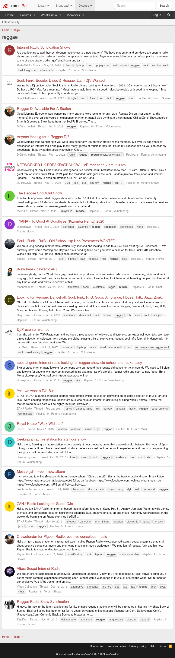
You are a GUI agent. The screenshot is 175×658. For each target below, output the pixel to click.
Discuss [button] (84, 5)
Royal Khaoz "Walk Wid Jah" (40, 423)
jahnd (20, 429)
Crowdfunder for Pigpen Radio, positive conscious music (62, 536)
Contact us (96, 646)
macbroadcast (25, 287)
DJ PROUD (24, 183)
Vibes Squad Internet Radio (38, 568)
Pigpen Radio (25, 554)
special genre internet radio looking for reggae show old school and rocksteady (79, 362)
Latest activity (11, 22)
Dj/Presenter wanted (33, 329)
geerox (21, 259)
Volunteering (89, 70)
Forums (25, 15)
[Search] (169, 15)
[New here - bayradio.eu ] (37, 268)
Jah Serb (22, 347)
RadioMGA (23, 65)
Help (152, 646)
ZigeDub (22, 619)
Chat (159, 287)
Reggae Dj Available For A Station (44, 108)
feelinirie (22, 211)
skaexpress (24, 380)
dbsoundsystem (26, 457)
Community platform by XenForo (87, 654)
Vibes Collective (27, 586)
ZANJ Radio (24, 408)
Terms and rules (116, 646)
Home (9, 15)
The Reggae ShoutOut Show (39, 193)
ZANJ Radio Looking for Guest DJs (45, 503)
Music (30, 231)
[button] (35, 15)
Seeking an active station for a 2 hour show (51, 439)
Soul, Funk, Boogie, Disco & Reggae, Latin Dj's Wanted (61, 80)
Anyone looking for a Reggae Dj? (43, 136)
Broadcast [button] (62, 5)
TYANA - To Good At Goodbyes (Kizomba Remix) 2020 (60, 221)
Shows (166, 98)
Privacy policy (138, 646)
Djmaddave (24, 227)
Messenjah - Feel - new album (41, 471)
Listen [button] (42, 5)
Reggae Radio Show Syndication (43, 601)
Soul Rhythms (25, 98)
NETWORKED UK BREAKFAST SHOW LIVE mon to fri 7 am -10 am (71, 164)
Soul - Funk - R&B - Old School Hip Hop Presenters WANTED (66, 240)
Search (164, 5)
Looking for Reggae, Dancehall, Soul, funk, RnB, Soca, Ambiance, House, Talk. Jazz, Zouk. (90, 297)
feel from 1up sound (29, 489)
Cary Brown (24, 315)
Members (73, 15)
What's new (49, 15)
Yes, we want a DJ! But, (36, 390)
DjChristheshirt (26, 126)
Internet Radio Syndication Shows (44, 47)
